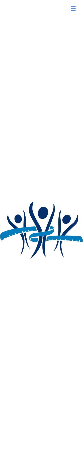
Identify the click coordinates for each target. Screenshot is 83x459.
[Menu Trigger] (73, 8)
